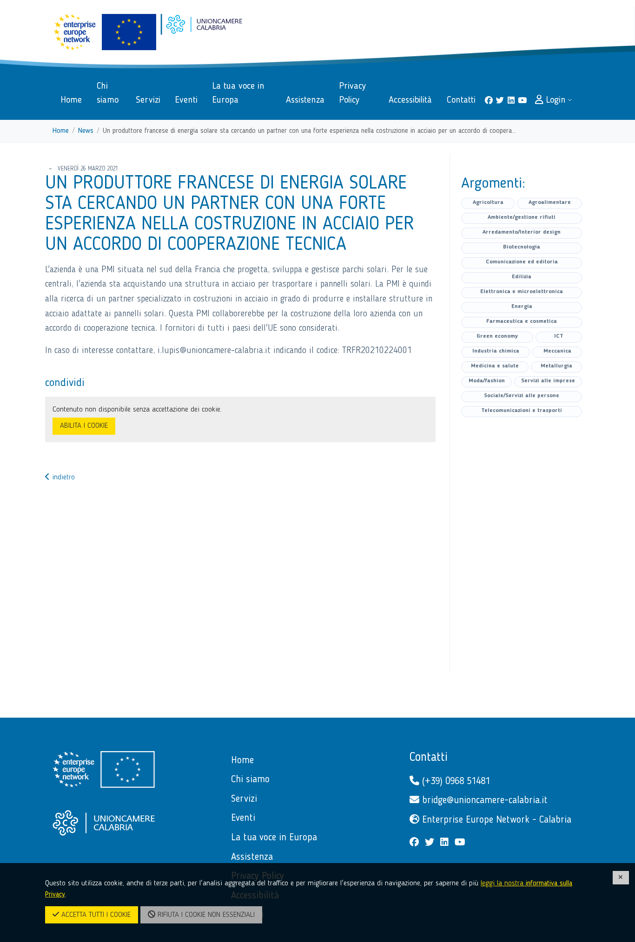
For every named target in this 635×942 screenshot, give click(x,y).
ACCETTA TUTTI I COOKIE (95, 915)
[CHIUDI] (621, 877)
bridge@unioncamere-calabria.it (483, 800)
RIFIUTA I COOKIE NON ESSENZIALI (205, 915)
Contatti (429, 758)
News (85, 131)
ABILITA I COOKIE (84, 426)
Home (61, 131)
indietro (62, 477)
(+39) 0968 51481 (454, 781)
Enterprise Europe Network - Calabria (495, 820)
